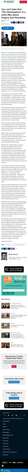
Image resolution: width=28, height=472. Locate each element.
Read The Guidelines (14, 382)
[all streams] (26, 470)
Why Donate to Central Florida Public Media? (14, 357)
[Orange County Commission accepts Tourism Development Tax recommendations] (5, 305)
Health (11, 342)
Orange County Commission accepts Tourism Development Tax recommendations (18, 307)
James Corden (10, 91)
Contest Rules (5, 443)
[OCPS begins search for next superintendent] (5, 325)
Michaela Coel (21, 83)
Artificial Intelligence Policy (8, 435)
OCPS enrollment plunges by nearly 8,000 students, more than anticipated (18, 317)
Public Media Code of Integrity (14, 394)
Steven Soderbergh (9, 52)
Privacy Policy (5, 440)
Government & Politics (15, 303)
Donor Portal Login (6, 449)
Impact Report (5, 454)
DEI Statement (6, 438)
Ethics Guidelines (6, 432)
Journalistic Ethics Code (14, 379)
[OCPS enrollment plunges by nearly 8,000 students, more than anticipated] (5, 315)
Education (12, 313)
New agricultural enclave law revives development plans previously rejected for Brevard (17, 336)
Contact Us (5, 426)
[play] (2, 470)
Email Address (6, 288)
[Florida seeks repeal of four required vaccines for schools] (5, 345)
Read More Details (14, 398)
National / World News (19, 244)
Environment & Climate (15, 332)
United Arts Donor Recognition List (10, 452)
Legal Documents (6, 429)
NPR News (8, 244)
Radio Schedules (6, 421)
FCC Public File (5, 446)
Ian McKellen (14, 80)
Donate (24, 2)
